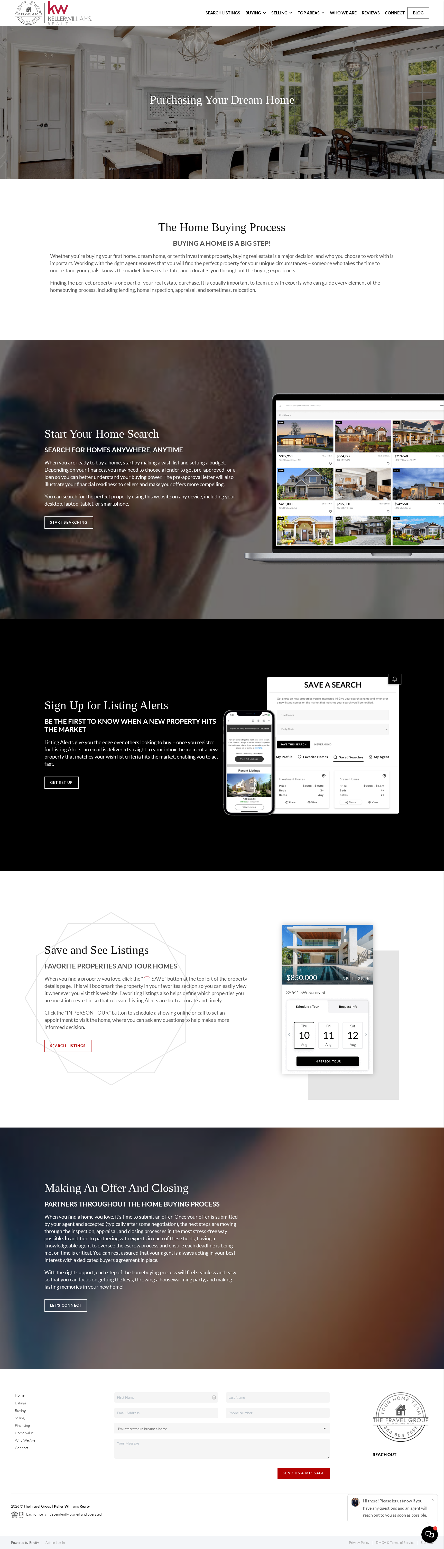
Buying (20, 1411)
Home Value (24, 1433)
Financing (22, 1425)
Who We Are (343, 13)
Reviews (371, 13)
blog (418, 13)
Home (19, 1395)
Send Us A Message (304, 1473)
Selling (20, 1418)
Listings (20, 1403)
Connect (395, 13)
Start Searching (69, 522)
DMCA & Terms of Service (395, 1543)
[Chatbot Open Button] (429, 1534)
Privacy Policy (359, 1543)
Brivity (34, 1543)
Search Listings (223, 13)
